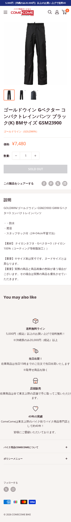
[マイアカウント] (57, 12)
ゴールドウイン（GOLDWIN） (21, 131)
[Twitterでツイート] (57, 183)
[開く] (50, 12)
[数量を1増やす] (35, 155)
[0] (64, 12)
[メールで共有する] (64, 183)
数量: (7, 156)
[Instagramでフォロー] (13, 489)
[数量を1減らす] (16, 155)
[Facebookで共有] (44, 183)
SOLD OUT (35, 169)
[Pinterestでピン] (51, 183)
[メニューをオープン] (5, 12)
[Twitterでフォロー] (6, 489)
